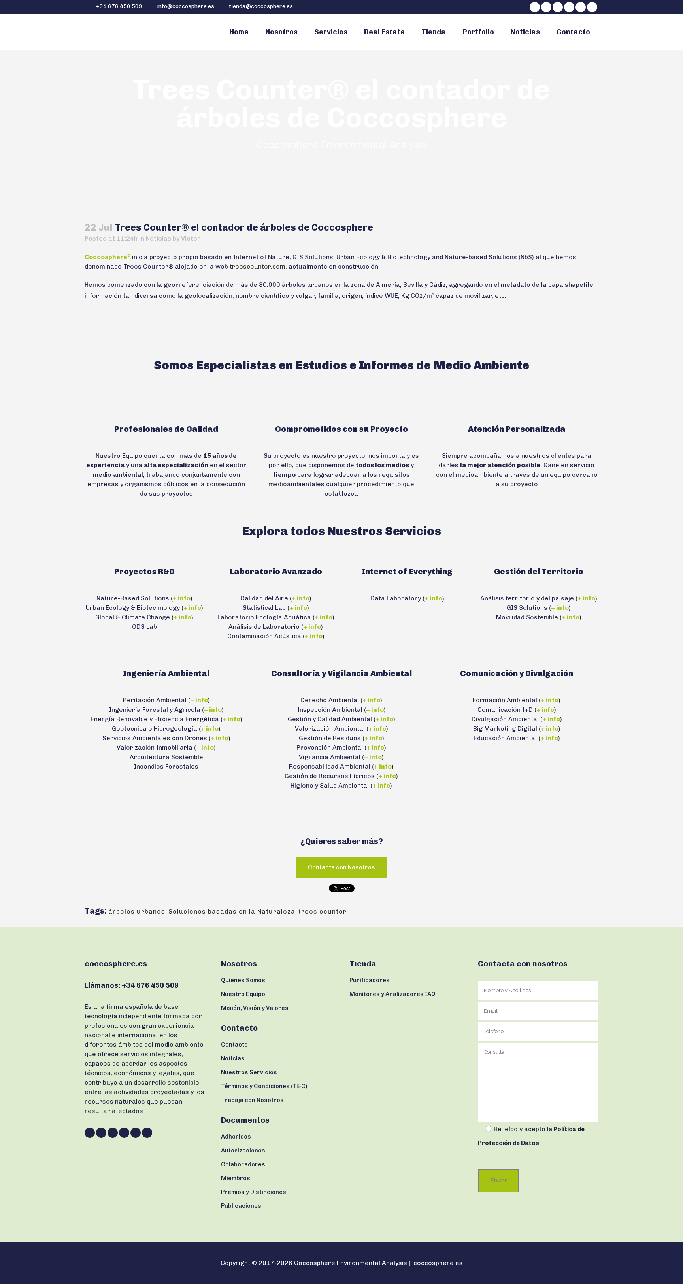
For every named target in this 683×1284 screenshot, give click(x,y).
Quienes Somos (243, 980)
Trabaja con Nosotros (252, 1100)
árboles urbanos (136, 911)
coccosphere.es (438, 1263)
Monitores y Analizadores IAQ (392, 994)
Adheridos (236, 1136)
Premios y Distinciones (253, 1192)
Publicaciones (241, 1205)
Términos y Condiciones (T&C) (264, 1086)
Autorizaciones (243, 1150)
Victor (190, 238)
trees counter (322, 911)
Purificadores (369, 980)
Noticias (158, 238)
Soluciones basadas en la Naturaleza (231, 911)
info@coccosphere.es (185, 6)
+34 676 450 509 (118, 6)
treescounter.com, (258, 266)
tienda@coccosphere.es (261, 6)
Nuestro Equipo (243, 994)
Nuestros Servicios (249, 1072)
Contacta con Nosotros (341, 867)
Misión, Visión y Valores (255, 1007)
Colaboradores (243, 1164)
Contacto (234, 1044)
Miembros (235, 1178)
